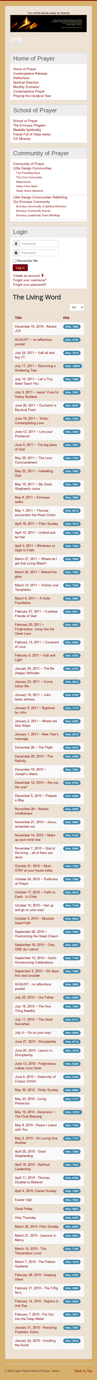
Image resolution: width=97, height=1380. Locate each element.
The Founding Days (28, 173)
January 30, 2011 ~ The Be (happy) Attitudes (34, 670)
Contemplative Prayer (29, 91)
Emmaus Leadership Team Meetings (38, 215)
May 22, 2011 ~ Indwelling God (34, 473)
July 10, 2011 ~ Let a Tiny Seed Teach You (34, 381)
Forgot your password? (29, 284)
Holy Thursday (25, 1217)
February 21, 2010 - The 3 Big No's (36, 1290)
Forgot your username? (30, 280)
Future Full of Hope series (32, 134)
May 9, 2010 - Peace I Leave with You (36, 1127)
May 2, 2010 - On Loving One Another (36, 1140)
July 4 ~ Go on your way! (33, 1032)
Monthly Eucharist (26, 87)
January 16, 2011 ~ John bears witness (33, 696)
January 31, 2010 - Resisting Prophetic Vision (35, 1329)
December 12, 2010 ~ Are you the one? (36, 784)
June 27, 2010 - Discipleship (35, 1041)
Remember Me (27, 260)
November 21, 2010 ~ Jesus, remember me (36, 824)
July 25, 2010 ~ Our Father (34, 997)
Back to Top (83, 1370)
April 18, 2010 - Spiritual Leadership (32, 1166)
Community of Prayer (28, 163)
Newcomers (23, 182)
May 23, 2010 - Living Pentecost (30, 1100)
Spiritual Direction (26, 82)
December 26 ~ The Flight (34, 747)
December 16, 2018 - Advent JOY (35, 328)
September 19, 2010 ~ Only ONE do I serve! (35, 946)
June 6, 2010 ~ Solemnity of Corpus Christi (35, 1078)
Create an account (27, 275)
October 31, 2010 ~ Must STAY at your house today (34, 868)
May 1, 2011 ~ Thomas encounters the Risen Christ (35, 512)
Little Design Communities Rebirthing (40, 197)
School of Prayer (25, 121)
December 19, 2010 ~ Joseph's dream (30, 771)
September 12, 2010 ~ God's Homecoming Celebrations (35, 960)
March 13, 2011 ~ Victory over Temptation (37, 587)
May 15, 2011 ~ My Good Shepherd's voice (33, 486)
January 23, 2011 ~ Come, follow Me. (34, 683)
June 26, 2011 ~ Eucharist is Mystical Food (35, 407)
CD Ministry (22, 138)
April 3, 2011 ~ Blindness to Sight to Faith (35, 547)
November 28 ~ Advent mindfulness (31, 810)
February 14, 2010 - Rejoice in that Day (36, 1303)
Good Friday (24, 1208)
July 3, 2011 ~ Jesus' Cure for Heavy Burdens (37, 394)
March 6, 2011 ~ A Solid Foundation (32, 600)
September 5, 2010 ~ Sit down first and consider (37, 973)
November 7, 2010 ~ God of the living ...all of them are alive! (35, 852)
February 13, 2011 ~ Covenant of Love (37, 644)
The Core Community (29, 177)
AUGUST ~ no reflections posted (33, 341)
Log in (20, 267)
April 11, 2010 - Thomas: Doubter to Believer (32, 1179)
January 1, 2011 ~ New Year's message (37, 736)
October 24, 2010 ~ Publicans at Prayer (36, 881)
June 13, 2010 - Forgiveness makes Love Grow (35, 1065)
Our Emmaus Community (31, 201)
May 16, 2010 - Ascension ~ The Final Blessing (35, 1114)
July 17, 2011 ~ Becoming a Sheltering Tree (35, 368)
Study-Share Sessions (29, 190)
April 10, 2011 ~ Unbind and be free (35, 534)
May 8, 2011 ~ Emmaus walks (32, 499)
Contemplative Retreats (30, 73)
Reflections (21, 78)
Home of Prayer (24, 69)
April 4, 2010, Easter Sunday (35, 1190)
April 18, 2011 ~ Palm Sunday (36, 523)
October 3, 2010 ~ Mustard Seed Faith (34, 920)
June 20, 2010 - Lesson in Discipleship (33, 1052)
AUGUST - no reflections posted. (33, 986)
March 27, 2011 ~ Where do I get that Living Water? (36, 560)
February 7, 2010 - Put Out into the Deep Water (34, 1316)
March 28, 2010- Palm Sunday (37, 1226)
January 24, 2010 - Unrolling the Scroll (35, 1342)
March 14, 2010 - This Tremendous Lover (31, 1250)
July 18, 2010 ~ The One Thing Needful (33, 1008)
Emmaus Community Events (33, 211)
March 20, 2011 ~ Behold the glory (36, 574)
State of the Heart (26, 186)
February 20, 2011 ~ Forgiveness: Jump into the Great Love (34, 629)
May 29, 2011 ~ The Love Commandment (33, 460)
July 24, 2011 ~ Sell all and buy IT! (34, 354)
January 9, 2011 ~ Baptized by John (35, 710)
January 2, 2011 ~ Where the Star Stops (36, 723)
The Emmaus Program (29, 125)
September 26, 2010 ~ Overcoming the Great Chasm (36, 933)
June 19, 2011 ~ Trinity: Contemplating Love (32, 420)
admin (55, 1371)
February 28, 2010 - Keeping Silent (35, 1277)
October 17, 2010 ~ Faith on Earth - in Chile (35, 894)
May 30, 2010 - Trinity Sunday (36, 1089)
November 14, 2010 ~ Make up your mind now (35, 837)
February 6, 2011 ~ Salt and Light (35, 657)
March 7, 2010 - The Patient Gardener (35, 1263)
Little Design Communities (32, 168)
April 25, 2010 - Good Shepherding (30, 1153)
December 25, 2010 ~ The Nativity (34, 758)
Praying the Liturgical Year (32, 96)
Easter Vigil (23, 1199)
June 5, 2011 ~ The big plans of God (36, 446)
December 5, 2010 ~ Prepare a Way (36, 797)
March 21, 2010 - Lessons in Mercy (35, 1237)
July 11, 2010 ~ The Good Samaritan (33, 1021)
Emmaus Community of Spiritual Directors (41, 206)
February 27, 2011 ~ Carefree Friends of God (36, 613)
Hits (66, 317)
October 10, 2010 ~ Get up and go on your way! (34, 907)
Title (18, 317)
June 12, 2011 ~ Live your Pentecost (33, 433)
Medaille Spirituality (27, 129)
